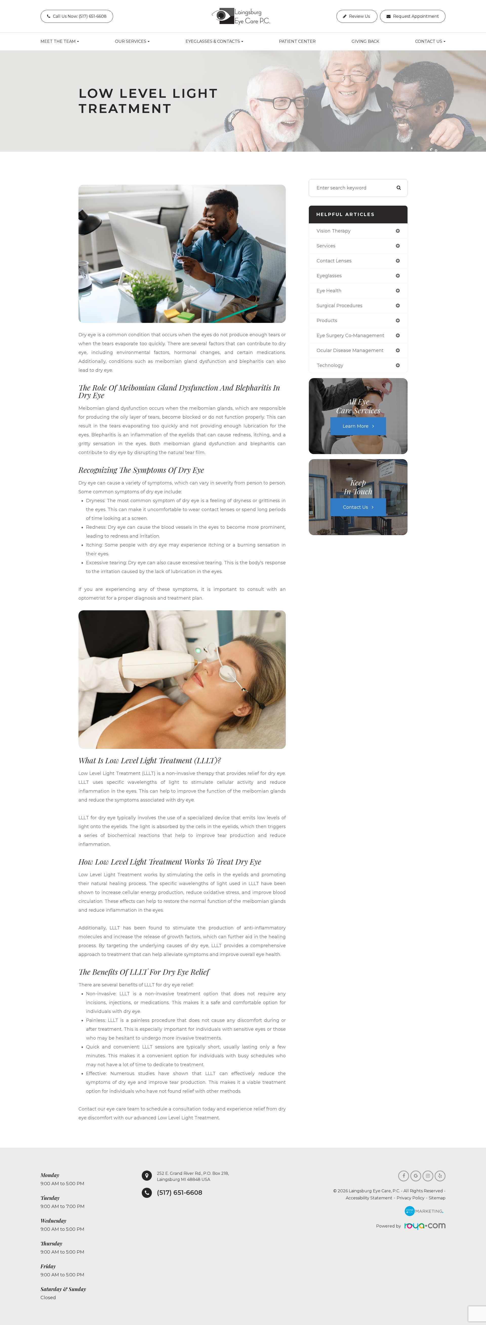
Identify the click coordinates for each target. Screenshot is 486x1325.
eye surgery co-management (350, 335)
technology (330, 365)
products (327, 320)
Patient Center (297, 41)
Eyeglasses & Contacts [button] (213, 41)
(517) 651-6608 (179, 1193)
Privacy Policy (410, 1198)
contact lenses (334, 261)
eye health (329, 291)
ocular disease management (350, 350)
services (326, 246)
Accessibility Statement (369, 1198)
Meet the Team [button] (58, 41)
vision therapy (334, 231)
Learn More (356, 426)
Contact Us (355, 507)
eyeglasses (329, 276)
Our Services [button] (130, 41)
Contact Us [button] (428, 41)
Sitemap (437, 1198)
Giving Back (365, 41)
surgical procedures (339, 305)
